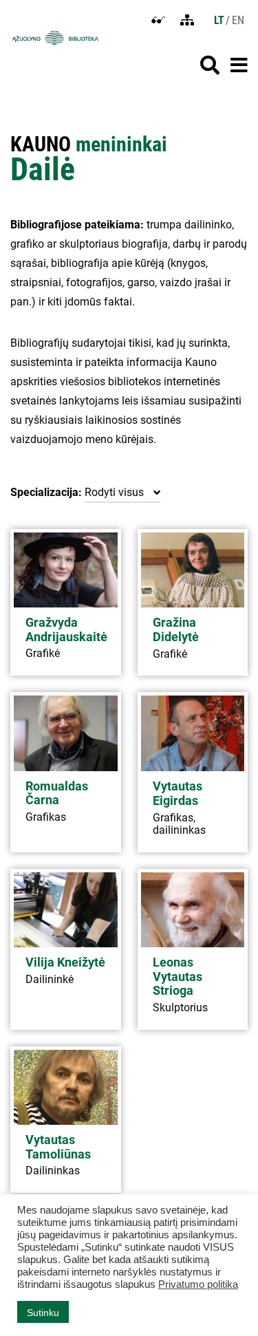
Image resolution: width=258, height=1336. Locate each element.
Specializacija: (46, 492)
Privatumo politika (198, 1284)
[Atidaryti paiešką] (209, 66)
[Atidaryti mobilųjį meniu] (239, 66)
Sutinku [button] (43, 1312)
